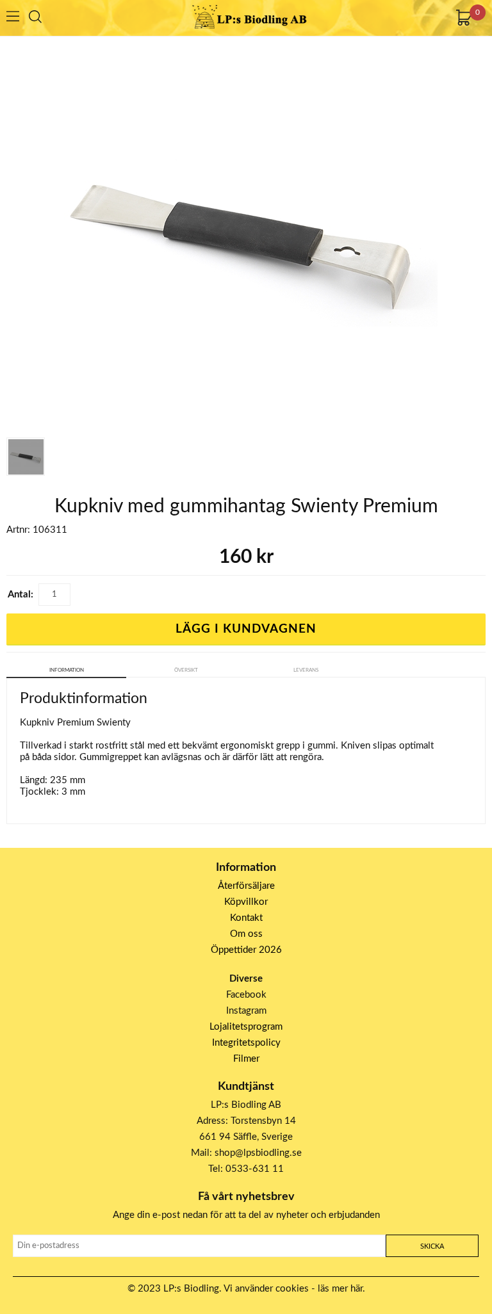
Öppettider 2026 (246, 950)
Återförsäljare (246, 886)
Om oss (246, 934)
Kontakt (246, 918)
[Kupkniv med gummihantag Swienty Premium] (25, 456)
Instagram (246, 1011)
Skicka (432, 1246)
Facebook (246, 995)
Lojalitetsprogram (246, 1027)
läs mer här (340, 1289)
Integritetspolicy (246, 1043)
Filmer (246, 1059)
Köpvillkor (246, 902)
